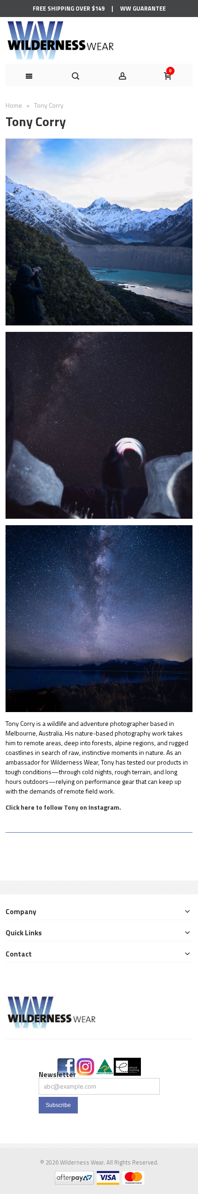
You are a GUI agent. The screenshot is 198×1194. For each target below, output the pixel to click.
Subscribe (58, 1105)
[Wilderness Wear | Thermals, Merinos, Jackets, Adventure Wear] (62, 40)
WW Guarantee (143, 8)
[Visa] (107, 1176)
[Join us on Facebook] (66, 1062)
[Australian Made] (105, 1062)
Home (14, 105)
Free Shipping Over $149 (69, 8)
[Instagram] (85, 1062)
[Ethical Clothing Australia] (127, 1062)
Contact (19, 954)
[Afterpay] (73, 1176)
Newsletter (57, 1074)
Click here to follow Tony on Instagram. (63, 807)
